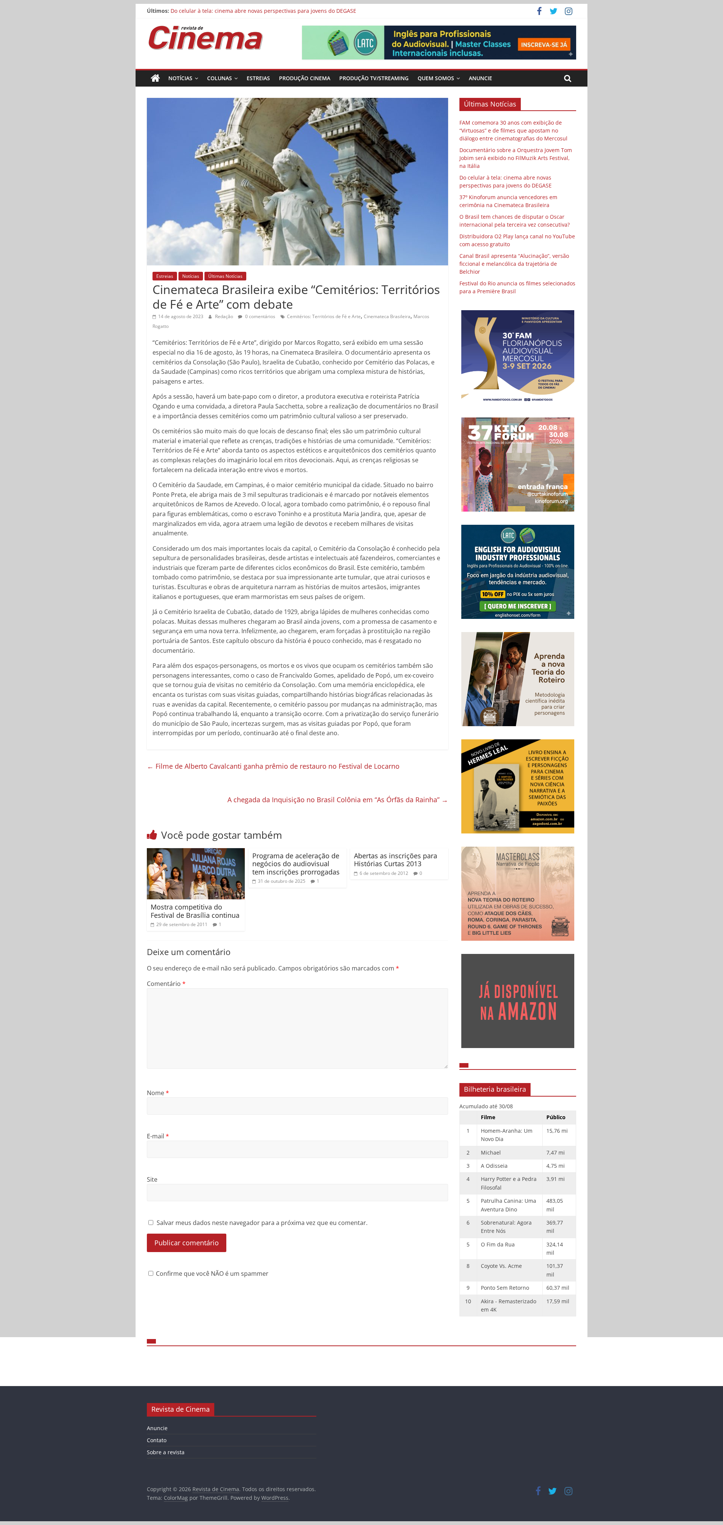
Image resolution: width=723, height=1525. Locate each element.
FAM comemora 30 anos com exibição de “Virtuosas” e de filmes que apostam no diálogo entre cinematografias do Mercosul (513, 130)
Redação (224, 316)
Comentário (166, 984)
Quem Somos (436, 78)
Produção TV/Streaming (374, 78)
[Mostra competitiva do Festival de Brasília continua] (196, 853)
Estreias (258, 78)
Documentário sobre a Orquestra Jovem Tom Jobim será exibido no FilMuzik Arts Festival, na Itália (515, 157)
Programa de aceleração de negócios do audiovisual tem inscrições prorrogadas (296, 863)
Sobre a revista (166, 1452)
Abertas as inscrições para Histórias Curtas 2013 (395, 859)
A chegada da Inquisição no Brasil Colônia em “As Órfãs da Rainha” (337, 799)
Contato (156, 1440)
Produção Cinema (304, 78)
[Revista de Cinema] (155, 78)
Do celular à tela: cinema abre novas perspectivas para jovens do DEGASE (263, 10)
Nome (158, 1093)
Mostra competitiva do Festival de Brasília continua (195, 911)
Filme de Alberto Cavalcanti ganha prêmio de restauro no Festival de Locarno (273, 766)
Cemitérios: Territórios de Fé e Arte (324, 316)
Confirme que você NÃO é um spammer (211, 1273)
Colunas (219, 78)
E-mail (158, 1136)
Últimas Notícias (225, 276)
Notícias (180, 78)
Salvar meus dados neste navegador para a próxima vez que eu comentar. (262, 1223)
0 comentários (259, 316)
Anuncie (480, 78)
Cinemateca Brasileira (387, 316)
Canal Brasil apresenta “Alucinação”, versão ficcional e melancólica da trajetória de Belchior (514, 263)
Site (152, 1179)
